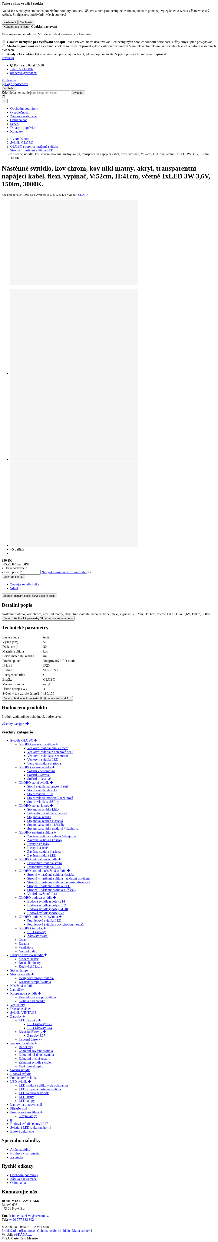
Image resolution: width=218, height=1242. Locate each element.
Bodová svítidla (20, 1074)
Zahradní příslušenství (33, 1058)
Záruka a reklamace (23, 116)
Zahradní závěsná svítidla (36, 1051)
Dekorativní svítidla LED (44, 867)
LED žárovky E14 (39, 1028)
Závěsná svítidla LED (42, 855)
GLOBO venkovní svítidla (37, 744)
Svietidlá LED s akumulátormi (30, 1127)
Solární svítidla (20, 1070)
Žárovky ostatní (37, 936)
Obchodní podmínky (24, 108)
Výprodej (16, 1157)
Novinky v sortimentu (25, 1153)
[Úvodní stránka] (15, 84)
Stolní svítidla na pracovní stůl (47, 786)
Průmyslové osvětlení (25, 1112)
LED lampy (27, 1101)
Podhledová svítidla (23, 1078)
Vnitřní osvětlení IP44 (42, 894)
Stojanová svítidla (39, 817)
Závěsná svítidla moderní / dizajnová (51, 836)
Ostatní (23, 940)
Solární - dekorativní (41, 771)
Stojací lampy (19, 970)
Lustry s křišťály (38, 844)
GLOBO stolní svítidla (34, 782)
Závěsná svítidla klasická (44, 851)
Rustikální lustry (30, 963)
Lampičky (17, 989)
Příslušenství (18, 1108)
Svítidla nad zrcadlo (32, 1001)
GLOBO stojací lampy (34, 805)
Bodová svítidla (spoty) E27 (29, 1124)
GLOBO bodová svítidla (36, 897)
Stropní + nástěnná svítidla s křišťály (51, 890)
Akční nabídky (20, 1149)
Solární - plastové (39, 779)
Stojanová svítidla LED (43, 809)
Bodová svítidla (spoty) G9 (45, 913)
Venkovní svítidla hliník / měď (47, 748)
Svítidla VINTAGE (23, 1012)
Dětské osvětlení (21, 1009)
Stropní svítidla (20, 974)
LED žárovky (36, 932)
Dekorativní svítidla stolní (44, 863)
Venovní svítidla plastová (44, 763)
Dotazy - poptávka (22, 127)
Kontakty (16, 131)
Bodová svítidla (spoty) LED (46, 905)
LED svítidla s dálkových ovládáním (43, 1085)
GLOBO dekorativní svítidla (38, 859)
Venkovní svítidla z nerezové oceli (50, 752)
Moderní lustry (29, 959)
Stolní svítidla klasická (42, 790)
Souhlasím (26, 22)
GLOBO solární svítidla (35, 767)
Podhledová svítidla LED (44, 920)
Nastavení (9, 22)
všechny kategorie (14, 724)
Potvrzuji (8, 58)
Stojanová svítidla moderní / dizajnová (53, 828)
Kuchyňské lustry (30, 966)
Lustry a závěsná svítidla (27, 955)
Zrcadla (24, 943)
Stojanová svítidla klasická (45, 821)
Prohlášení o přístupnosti (18, 1230)
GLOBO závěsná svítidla (36, 832)
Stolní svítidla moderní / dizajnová (50, 798)
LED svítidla (19, 1081)
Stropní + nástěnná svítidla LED (48, 886)
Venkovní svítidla (22, 1043)
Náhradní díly (28, 951)
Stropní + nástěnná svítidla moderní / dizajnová (58, 882)
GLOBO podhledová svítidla (39, 917)
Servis (14, 124)
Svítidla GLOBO (22, 740)
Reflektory (26, 1047)
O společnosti (19, 112)
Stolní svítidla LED (40, 794)
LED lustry (26, 1097)
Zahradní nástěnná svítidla (36, 1055)
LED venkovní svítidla (34, 1093)
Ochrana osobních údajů (53, 1230)
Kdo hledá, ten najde (16, 92)
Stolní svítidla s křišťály (43, 802)
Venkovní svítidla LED (42, 759)
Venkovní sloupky (31, 1066)
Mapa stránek (81, 1230)
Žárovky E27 (36, 1035)
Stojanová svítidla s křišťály (46, 825)
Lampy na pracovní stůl (26, 1104)
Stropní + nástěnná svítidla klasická (51, 874)
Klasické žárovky (31, 1032)
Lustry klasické (37, 848)
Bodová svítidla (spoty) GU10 (47, 909)
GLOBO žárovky (31, 928)
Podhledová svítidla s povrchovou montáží (55, 924)
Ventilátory (26, 947)
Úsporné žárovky (30, 1039)
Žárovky (16, 1016)
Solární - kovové (38, 775)
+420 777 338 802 (21, 1219)
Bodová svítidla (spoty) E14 (46, 901)
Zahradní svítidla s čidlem (36, 1062)
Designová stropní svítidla (36, 978)
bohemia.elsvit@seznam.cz (30, 1216)
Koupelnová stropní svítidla (37, 997)
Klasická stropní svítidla (35, 982)
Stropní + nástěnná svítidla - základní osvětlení (58, 878)
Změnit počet (10, 572)
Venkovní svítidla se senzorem (47, 756)
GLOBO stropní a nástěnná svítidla (43, 871)
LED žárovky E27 (39, 1024)
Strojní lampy (28, 1116)
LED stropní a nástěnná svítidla (40, 1089)
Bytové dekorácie (22, 1131)
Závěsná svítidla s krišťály (44, 840)
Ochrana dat (18, 120)
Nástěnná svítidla (21, 986)
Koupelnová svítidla (24, 993)
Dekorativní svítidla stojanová (47, 813)
